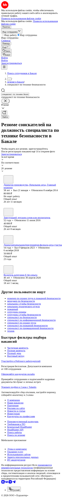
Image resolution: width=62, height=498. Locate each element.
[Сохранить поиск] (4, 112)
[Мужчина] (8, 179)
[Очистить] (5, 101)
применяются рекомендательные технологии (26, 466)
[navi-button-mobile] (4, 67)
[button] (4, 57)
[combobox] (15, 94)
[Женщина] (8, 212)
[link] (6, 51)
